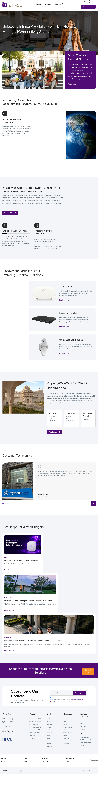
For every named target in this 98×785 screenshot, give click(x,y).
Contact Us (74, 7)
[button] (38, 4)
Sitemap (91, 771)
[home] (17, 4)
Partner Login (87, 7)
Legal (82, 771)
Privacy (64, 771)
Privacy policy (73, 699)
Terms (73, 771)
